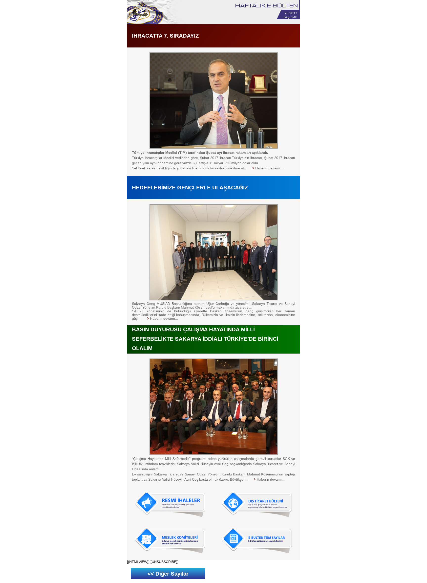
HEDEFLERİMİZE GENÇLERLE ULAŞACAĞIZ (190, 187)
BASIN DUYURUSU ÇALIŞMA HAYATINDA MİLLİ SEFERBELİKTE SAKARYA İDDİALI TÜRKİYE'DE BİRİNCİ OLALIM (205, 338)
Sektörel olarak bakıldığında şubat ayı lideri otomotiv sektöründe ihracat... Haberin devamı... (207, 168)
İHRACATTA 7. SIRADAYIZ (165, 36)
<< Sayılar (168, 574)
